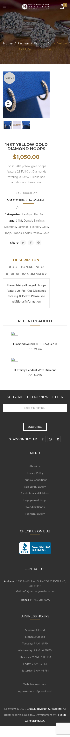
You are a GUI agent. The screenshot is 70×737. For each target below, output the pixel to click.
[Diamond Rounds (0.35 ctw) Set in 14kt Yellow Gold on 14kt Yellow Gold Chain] (14, 335)
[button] (8, 103)
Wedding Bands (35, 506)
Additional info (26, 267)
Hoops (17, 233)
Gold (45, 226)
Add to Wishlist (33, 200)
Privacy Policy (35, 473)
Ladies (27, 233)
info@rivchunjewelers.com (38, 591)
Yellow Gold (41, 233)
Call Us (9, 77)
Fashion (23, 43)
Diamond (10, 226)
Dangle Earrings (34, 220)
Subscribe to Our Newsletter (35, 397)
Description (26, 260)
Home (8, 43)
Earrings (40, 43)
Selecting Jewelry (35, 486)
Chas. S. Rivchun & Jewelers (44, 708)
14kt (19, 220)
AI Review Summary (26, 274)
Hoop (7, 233)
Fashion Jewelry (35, 513)
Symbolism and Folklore (35, 493)
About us (35, 466)
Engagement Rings (35, 500)
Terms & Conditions (35, 479)
